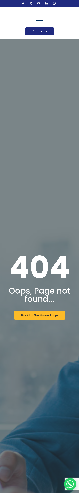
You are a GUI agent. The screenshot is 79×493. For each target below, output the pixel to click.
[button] (70, 484)
